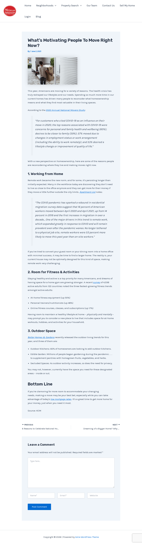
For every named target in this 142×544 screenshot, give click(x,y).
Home (28, 5)
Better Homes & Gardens (41, 337)
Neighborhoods (44, 5)
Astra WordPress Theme (87, 537)
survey (96, 282)
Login (28, 16)
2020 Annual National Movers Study (65, 110)
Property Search (70, 5)
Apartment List (87, 192)
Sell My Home (127, 5)
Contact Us (108, 5)
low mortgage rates (61, 399)
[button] (54, 5)
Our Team (92, 5)
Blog (38, 16)
